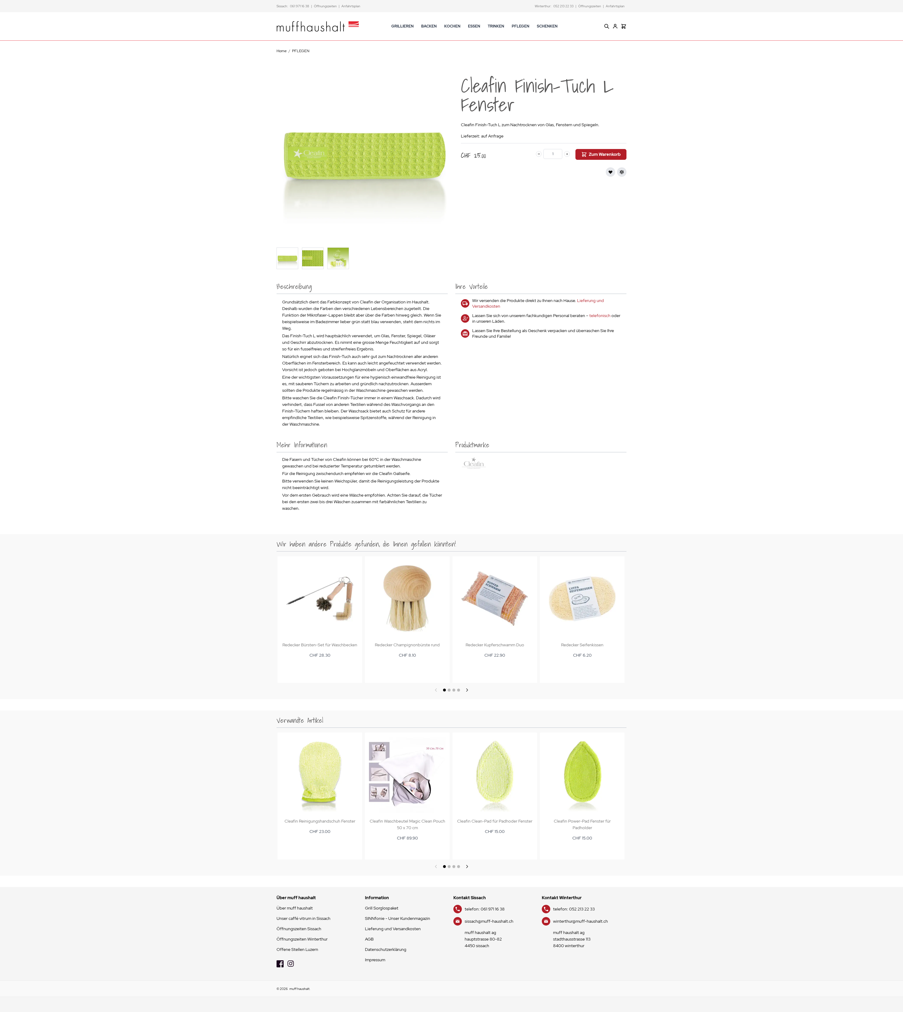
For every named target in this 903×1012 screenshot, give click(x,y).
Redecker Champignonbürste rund (407, 644)
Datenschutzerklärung (385, 949)
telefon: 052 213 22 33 (574, 909)
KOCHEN (452, 26)
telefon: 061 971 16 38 (485, 909)
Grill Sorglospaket (381, 908)
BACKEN (429, 26)
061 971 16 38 (299, 6)
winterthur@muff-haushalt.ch (580, 921)
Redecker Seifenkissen (582, 644)
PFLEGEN (520, 26)
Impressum (375, 959)
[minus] (539, 154)
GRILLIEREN (402, 26)
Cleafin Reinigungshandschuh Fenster (320, 821)
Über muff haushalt (295, 908)
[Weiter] (467, 690)
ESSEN (474, 26)
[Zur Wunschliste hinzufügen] (610, 172)
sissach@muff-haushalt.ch (489, 921)
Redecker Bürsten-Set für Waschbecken (319, 644)
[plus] (567, 154)
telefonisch (599, 315)
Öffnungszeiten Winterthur (302, 939)
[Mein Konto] (615, 26)
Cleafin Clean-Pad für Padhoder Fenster (494, 821)
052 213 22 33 (563, 6)
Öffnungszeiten (325, 6)
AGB (369, 939)
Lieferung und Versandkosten (393, 928)
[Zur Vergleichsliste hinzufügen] (621, 172)
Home (282, 50)
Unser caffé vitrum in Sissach (303, 918)
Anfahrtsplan (350, 6)
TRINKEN (496, 26)
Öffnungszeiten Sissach (299, 928)
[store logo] (318, 26)
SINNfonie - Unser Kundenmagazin (397, 918)
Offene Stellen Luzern (297, 949)
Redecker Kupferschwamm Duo (495, 644)
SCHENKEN (547, 26)
